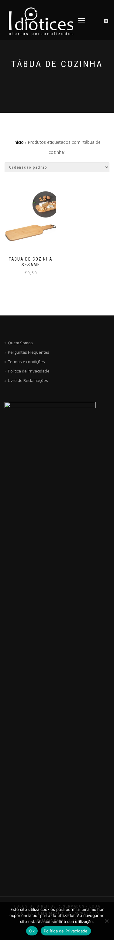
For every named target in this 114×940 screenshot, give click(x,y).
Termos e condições (26, 361)
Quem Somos (20, 342)
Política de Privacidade (66, 930)
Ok (32, 930)
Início (18, 142)
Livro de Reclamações (28, 380)
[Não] (106, 921)
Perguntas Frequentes (28, 352)
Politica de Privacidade (29, 371)
